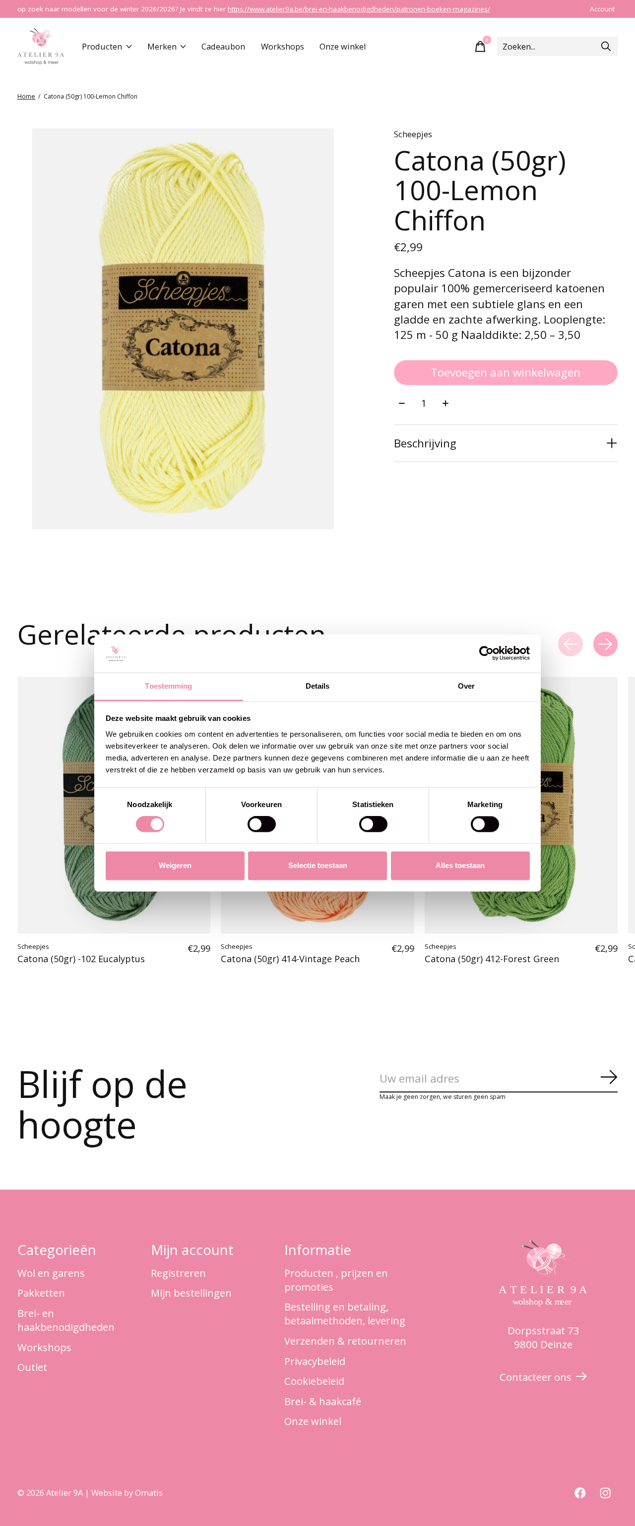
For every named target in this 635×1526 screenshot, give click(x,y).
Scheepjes (413, 134)
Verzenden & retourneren (345, 1341)
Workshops (282, 46)
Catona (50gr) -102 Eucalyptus (81, 959)
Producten (102, 46)
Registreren (178, 1273)
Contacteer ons (536, 1377)
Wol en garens (51, 1273)
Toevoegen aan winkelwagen (505, 372)
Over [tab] (466, 686)
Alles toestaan (460, 865)
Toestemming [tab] (168, 686)
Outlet (32, 1367)
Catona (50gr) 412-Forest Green (492, 959)
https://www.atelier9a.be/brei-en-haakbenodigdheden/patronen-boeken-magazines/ (359, 8)
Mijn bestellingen (191, 1293)
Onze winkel (342, 46)
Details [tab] (318, 686)
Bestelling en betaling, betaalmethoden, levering (344, 1313)
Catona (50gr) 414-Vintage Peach (290, 959)
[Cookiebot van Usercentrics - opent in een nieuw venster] (486, 653)
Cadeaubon (223, 46)
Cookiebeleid (314, 1381)
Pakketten (41, 1293)
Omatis (149, 1492)
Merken (162, 46)
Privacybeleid (314, 1361)
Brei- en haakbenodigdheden (66, 1320)
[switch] (262, 824)
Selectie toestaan (317, 865)
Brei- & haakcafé (322, 1401)
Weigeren (175, 865)
